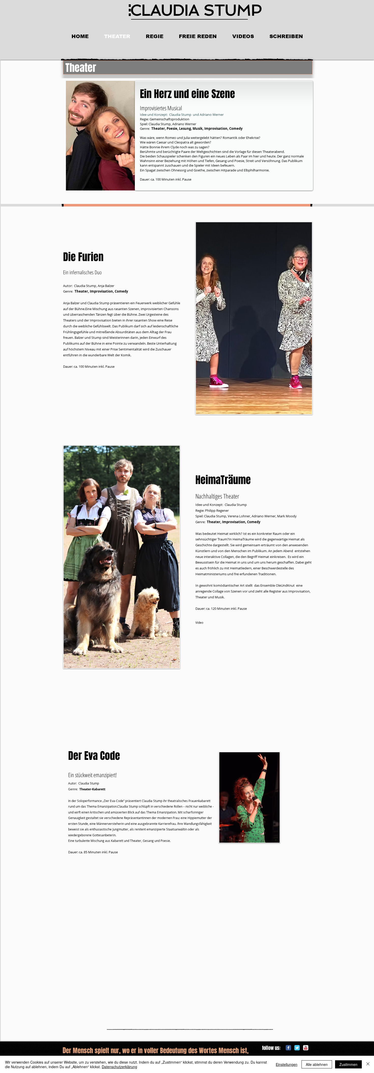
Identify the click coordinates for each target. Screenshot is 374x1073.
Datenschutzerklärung (119, 1066)
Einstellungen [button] (286, 1064)
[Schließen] (368, 1064)
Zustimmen (348, 1064)
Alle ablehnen (317, 1064)
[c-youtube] (305, 1047)
